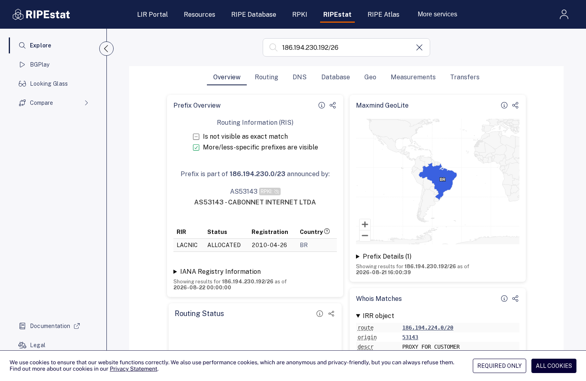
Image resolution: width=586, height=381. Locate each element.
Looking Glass (49, 84)
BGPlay (40, 64)
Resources (199, 14)
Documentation (50, 326)
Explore (40, 45)
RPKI (299, 14)
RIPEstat (337, 14)
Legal (37, 345)
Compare (41, 103)
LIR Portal (152, 14)
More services (437, 14)
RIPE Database (253, 14)
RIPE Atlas (383, 14)
